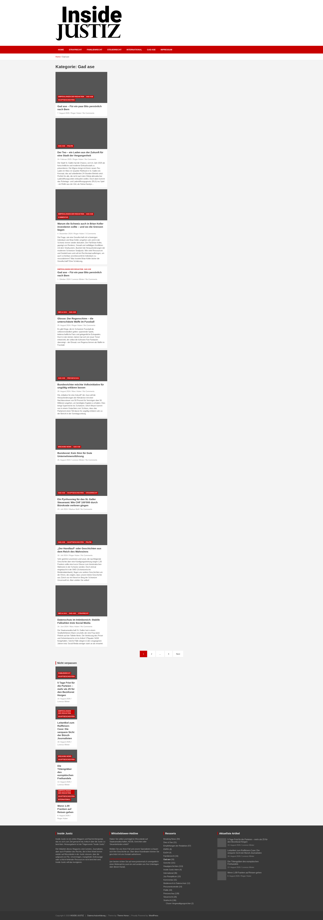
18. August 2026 (63, 742)
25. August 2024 (63, 460)
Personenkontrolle (170, 887)
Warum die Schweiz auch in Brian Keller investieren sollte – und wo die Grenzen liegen (80, 226)
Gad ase (151, 50)
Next (178, 654)
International (134, 50)
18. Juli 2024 (62, 555)
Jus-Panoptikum (170, 876)
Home (61, 50)
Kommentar (63, 217)
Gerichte (166, 863)
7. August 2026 (63, 113)
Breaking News (64, 447)
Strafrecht (75, 50)
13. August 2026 (63, 782)
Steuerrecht (114, 50)
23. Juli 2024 (62, 509)
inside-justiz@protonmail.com (122, 859)
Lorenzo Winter (78, 279)
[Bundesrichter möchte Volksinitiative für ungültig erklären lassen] (81, 365)
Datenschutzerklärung (96, 915)
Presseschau (73, 378)
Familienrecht (94, 50)
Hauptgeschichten (66, 100)
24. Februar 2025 (64, 159)
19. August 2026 (63, 699)
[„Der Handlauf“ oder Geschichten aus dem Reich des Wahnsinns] (81, 529)
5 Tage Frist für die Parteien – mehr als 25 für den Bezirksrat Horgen (66, 689)
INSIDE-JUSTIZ (77, 915)
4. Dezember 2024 (64, 234)
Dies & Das (62, 312)
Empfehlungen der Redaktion (71, 97)
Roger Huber (76, 113)
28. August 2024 (63, 391)
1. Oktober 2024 (63, 279)
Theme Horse (123, 915)
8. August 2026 (63, 816)
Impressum (166, 50)
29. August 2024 (63, 325)
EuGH (166, 852)
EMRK (166, 849)
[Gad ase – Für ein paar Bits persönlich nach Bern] (81, 87)
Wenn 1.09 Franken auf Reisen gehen (65, 809)
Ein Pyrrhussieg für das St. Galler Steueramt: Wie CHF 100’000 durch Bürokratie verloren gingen (77, 502)
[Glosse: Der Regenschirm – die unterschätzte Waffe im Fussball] (81, 299)
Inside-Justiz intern (171, 870)
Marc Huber (76, 391)
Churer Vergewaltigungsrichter (178, 903)
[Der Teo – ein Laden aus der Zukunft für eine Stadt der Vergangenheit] (81, 133)
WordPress (153, 915)
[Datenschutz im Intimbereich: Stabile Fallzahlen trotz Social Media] (81, 601)
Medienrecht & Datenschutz (174, 883)
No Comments (88, 113)
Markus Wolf (74, 509)
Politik (70, 146)
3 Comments (91, 234)
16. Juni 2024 (62, 626)
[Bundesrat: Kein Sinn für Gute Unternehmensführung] (81, 434)
